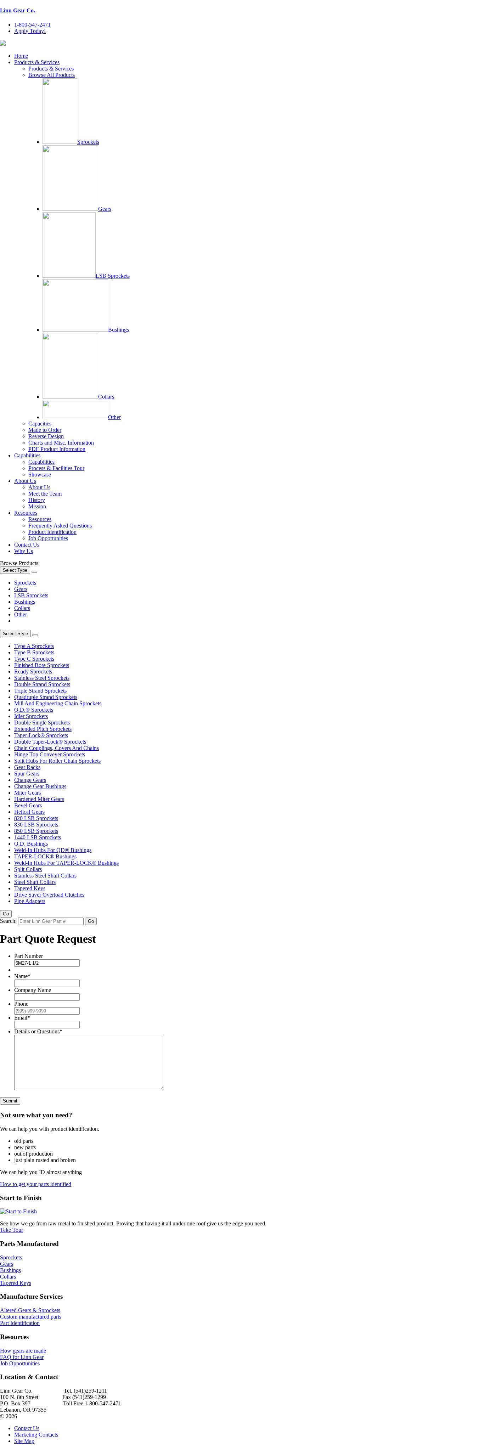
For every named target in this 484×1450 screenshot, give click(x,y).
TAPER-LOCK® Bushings (45, 856)
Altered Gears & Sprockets (30, 1310)
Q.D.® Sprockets (33, 710)
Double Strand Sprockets (42, 684)
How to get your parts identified (35, 1184)
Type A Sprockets (34, 646)
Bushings (118, 330)
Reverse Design (46, 436)
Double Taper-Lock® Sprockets (50, 742)
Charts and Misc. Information (61, 443)
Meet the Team (45, 494)
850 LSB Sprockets (36, 831)
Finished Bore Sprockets (41, 665)
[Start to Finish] (18, 1211)
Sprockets (88, 142)
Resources (25, 513)
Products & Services (37, 62)
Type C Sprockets (34, 659)
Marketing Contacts (36, 1435)
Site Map (24, 1441)
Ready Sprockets (33, 671)
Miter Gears (27, 793)
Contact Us (26, 545)
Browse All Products (51, 75)
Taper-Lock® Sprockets (41, 735)
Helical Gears (29, 812)
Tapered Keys (29, 888)
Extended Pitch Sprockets (43, 729)
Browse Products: (20, 563)
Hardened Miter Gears (39, 799)
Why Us (23, 551)
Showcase (39, 475)
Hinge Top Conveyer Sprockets (49, 754)
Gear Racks (27, 767)
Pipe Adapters (29, 901)
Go (6, 913)
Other (114, 417)
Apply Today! (30, 31)
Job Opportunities (48, 538)
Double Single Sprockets (42, 723)
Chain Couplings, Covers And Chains (56, 748)
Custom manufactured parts (30, 1317)
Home (21, 56)
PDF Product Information (56, 449)
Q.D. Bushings (31, 844)
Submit (10, 1101)
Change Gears (30, 780)
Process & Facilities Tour (56, 468)
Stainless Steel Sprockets (41, 678)
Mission (37, 506)
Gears (104, 209)
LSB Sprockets (113, 276)
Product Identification (52, 532)
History (36, 500)
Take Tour (11, 1230)
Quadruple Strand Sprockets (45, 697)
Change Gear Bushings (40, 786)
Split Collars (28, 869)
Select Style (15, 633)
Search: (8, 921)
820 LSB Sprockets (36, 818)
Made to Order (44, 430)
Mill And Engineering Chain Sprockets (57, 703)
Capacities (39, 424)
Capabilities (27, 455)
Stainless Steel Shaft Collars (45, 876)
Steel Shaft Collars (35, 882)
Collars (106, 397)
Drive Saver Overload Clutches (49, 895)
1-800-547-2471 (32, 25)
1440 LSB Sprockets (37, 837)
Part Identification (20, 1323)
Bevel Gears (28, 805)
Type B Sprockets (34, 652)
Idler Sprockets (31, 716)
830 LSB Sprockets (36, 825)
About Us (25, 481)
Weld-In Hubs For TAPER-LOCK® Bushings (66, 863)
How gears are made (23, 1351)
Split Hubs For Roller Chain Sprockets (57, 761)
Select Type (15, 570)
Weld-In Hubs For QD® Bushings (52, 850)
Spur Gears (26, 774)
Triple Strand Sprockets (40, 691)
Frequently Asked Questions (60, 526)
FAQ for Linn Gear (22, 1357)
